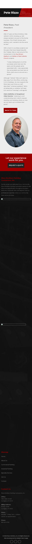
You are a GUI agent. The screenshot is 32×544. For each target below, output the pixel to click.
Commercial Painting (7, 464)
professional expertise (8, 193)
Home (3, 456)
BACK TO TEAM (10, 110)
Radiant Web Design (22, 538)
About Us (4, 460)
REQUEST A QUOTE (16, 165)
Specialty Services (6, 473)
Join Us (3, 477)
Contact (3, 481)
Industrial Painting (6, 469)
